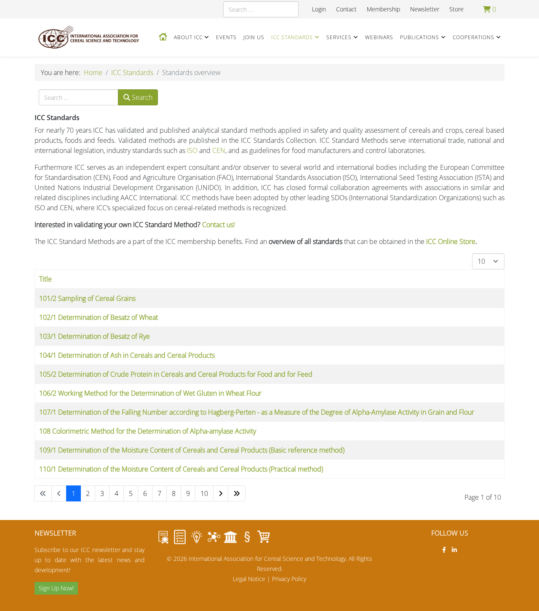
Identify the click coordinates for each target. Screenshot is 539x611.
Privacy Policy (289, 579)
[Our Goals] (179, 536)
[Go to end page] (236, 493)
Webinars (379, 37)
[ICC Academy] (230, 536)
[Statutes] (247, 536)
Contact (346, 9)
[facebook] (444, 550)
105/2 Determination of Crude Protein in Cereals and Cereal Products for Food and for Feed (175, 374)
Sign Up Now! (56, 588)
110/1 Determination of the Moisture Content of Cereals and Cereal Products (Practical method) (181, 469)
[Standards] (163, 536)
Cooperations (473, 37)
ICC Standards (292, 37)
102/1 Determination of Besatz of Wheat (98, 317)
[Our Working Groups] (213, 536)
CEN (218, 150)
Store (456, 9)
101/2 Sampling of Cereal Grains (87, 298)
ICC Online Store (450, 241)
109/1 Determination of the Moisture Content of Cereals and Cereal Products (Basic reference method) (191, 450)
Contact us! (218, 224)
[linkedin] (454, 550)
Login (319, 9)
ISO (192, 150)
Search (141, 97)
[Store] (264, 536)
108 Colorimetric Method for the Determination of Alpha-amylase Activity (147, 431)
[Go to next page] (220, 493)
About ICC (188, 37)
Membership (383, 9)
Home (93, 72)
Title (45, 279)
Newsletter (424, 9)
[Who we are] (196, 536)
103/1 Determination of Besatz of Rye (94, 336)
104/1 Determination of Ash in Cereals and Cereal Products (127, 355)
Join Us (253, 37)
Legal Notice (249, 579)
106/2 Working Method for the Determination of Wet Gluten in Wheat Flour (150, 393)
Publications (419, 37)
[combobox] (261, 9)
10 (204, 493)
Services (339, 37)
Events (226, 37)
